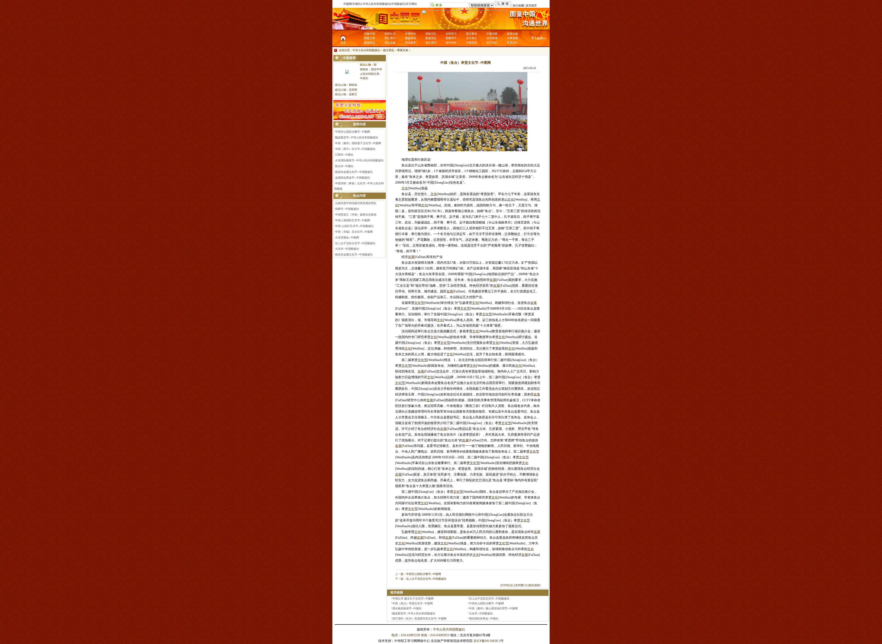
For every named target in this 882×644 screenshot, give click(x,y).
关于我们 (492, 42)
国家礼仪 (390, 33)
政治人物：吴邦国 (346, 89)
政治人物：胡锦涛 (346, 85)
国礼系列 (390, 38)
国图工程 (369, 38)
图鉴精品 (369, 42)
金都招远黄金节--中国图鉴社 (352, 177)
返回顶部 (534, 585)
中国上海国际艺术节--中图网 (352, 220)
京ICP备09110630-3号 (488, 641)
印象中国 (369, 33)
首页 (343, 43)
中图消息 (492, 33)
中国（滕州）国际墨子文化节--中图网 (358, 143)
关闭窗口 (520, 585)
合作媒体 (492, 38)
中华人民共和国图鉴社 (366, 50)
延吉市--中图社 (344, 166)
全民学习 (451, 33)
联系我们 (512, 42)
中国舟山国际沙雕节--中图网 (352, 131)
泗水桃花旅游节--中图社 (407, 608)
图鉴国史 (430, 38)
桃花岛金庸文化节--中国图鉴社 (354, 172)
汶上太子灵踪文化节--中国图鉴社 (355, 243)
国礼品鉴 (390, 42)
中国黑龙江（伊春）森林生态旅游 (355, 214)
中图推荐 (471, 42)
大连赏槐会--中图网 (347, 237)
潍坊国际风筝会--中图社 (483, 618)
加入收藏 (518, 5)
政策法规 (512, 33)
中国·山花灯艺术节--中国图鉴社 (354, 226)
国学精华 (451, 42)
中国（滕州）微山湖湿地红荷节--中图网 (493, 608)
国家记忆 (430, 33)
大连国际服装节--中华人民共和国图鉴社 (359, 160)
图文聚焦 (471, 33)
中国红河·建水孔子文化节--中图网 (413, 598)
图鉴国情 (410, 38)
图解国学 (451, 38)
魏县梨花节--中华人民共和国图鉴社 (356, 137)
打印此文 (506, 585)
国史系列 (430, 42)
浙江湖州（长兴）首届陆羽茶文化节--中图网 (419, 618)
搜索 (503, 3)
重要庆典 (402, 50)
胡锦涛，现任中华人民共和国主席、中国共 (371, 74)
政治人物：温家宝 (346, 94)
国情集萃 (410, 42)
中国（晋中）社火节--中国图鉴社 (355, 149)
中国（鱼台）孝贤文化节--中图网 (412, 603)
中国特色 (410, 33)
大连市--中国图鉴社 (347, 248)
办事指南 (512, 38)
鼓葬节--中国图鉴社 (347, 208)
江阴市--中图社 (344, 154)
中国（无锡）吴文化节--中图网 (354, 231)
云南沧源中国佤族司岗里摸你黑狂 (355, 203)
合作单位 (471, 38)
